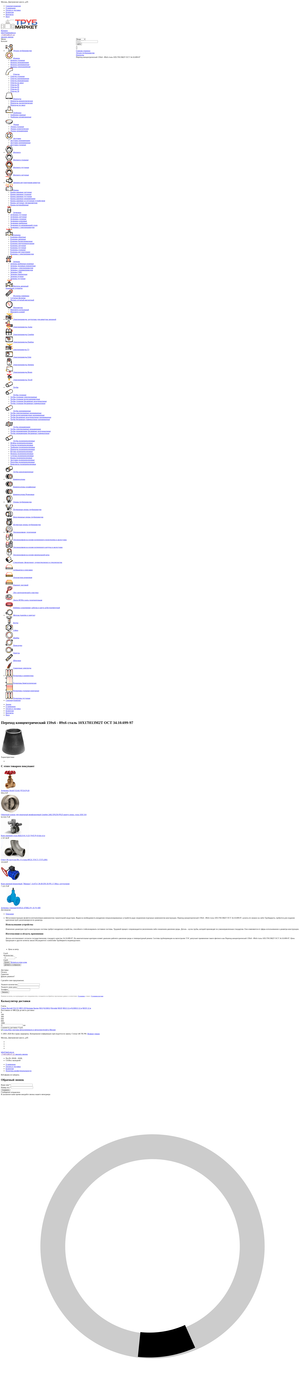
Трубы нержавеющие (21, 427)
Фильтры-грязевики (21, 296)
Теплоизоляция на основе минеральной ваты (31, 555)
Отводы (16, 74)
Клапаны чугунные (18, 248)
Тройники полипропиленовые (22, 447)
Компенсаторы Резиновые (23, 494)
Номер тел (6, 1087)
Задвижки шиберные (18, 223)
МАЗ (41, 1008)
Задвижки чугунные (18, 215)
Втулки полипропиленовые (21, 451)
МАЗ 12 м (67, 1008)
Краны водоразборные (19, 205)
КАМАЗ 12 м (76, 1008)
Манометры (18, 308)
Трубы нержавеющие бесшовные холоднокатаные (30, 431)
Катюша (29, 1008)
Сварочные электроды (22, 668)
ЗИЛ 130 (22, 1008)
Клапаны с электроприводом (22, 254)
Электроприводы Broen (22, 372)
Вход (8, 17)
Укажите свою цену (9, 987)
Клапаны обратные (18, 237)
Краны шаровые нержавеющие (22, 199)
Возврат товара (93, 1034)
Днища (16, 125)
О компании (11, 8)
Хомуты (16, 653)
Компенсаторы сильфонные (24, 487)
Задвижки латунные (18, 217)
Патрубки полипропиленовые (22, 462)
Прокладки (17, 645)
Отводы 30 (14, 91)
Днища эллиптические (19, 129)
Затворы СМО (16, 272)
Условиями (81, 996)
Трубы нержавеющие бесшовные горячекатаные (29, 433)
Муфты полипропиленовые (21, 443)
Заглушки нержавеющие (20, 141)
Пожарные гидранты (14, 288)
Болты (15, 623)
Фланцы (16, 58)
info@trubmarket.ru (8, 33)
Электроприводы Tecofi (22, 380)
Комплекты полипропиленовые (23, 464)
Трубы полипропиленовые (24, 441)
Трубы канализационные (23, 472)
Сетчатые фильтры (17, 298)
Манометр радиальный (19, 310)
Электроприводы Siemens (23, 365)
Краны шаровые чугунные (21, 196)
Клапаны (17, 235)
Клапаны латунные (18, 246)
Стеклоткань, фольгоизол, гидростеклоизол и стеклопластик (37, 562)
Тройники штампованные (20, 117)
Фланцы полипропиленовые (21, 454)
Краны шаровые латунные (21, 192)
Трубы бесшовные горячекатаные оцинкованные (30, 419)
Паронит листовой (20, 585)
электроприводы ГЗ (21, 350)
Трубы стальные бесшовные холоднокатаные (28, 401)
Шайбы (16, 638)
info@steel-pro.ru (7, 1052)
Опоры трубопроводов (22, 502)
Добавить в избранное (12, 965)
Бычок (36, 1008)
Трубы (15, 387)
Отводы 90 (14, 85)
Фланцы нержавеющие (19, 62)
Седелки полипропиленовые (22, 456)
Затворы (16, 262)
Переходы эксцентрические (21, 103)
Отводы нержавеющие (19, 81)
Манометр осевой (17, 312)
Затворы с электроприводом (21, 268)
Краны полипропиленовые (21, 458)
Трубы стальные (19, 395)
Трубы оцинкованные (22, 411)
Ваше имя (5, 1085)
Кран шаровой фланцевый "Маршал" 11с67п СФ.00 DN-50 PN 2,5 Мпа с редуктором (35, 884)
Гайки (15, 630)
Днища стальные (17, 127)
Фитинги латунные (21, 175)
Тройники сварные (18, 115)
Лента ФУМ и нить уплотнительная (27, 600)
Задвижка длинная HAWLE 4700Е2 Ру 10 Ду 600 (20, 908)
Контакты (10, 14)
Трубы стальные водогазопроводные (25, 399)
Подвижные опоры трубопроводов (27, 510)
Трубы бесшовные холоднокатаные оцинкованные (30, 417)
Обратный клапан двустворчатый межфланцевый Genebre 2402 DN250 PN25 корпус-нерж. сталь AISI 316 (43, 815)
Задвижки (17, 213)
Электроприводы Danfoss (23, 342)
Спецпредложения (13, 6)
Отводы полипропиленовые (21, 445)
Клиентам (10, 12)
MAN (60, 1008)
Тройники (17, 113)
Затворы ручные (17, 276)
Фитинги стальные (21, 160)
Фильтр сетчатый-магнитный (22, 300)
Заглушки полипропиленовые (22, 460)
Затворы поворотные (18, 274)
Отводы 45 (14, 89)
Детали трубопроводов (22, 51)
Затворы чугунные (17, 279)
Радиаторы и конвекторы (23, 676)
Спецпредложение (13, 700)
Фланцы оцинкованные (19, 65)
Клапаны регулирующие (20, 252)
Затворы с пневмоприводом (21, 270)
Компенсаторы (19, 479)
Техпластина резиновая (22, 577)
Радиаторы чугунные (21, 698)
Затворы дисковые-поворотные (23, 266)
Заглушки (17, 138)
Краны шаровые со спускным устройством (27, 201)
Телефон (4, 990)
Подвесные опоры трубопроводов (27, 525)
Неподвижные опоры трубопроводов (28, 517)
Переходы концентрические (21, 101)
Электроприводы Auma (22, 327)
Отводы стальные (17, 76)
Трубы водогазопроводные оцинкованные (27, 415)
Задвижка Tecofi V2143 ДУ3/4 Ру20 (15, 791)
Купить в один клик (19, 962)
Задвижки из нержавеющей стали (24, 225)
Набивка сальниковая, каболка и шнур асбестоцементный (36, 608)
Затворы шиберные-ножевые (22, 264)
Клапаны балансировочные (21, 241)
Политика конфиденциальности (18, 1071)
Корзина (4, 31)
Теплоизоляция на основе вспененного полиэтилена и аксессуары (40, 540)
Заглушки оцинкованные (20, 143)
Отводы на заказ (17, 83)
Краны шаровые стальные (20, 194)
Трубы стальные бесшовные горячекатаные (27, 403)
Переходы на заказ (17, 105)
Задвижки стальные (18, 219)
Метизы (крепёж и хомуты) (24, 615)
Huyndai (54, 1008)
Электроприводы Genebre (23, 334)
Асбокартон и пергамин (23, 570)
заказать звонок (7, 37)
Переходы (17, 99)
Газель (3, 1008)
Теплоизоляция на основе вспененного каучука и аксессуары (38, 547)
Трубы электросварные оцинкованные (25, 413)
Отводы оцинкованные (19, 78)
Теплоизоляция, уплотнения (24, 532)
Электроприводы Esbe (22, 357)
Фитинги (17, 152)
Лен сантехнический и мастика (25, 593)
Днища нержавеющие (19, 131)
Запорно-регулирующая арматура (26, 183)
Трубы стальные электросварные (23, 397)
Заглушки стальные (18, 145)
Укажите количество (9, 985)
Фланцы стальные (17, 60)
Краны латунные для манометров (23, 203)
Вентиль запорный (20, 286)
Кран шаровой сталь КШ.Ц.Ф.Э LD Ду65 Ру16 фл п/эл (23, 836)
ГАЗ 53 (16, 1008)
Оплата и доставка (13, 10)
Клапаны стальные (18, 250)
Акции (8, 704)
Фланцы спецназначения (20, 67)
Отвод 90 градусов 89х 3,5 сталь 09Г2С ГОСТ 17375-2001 (24, 860)
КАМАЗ (47, 1008)
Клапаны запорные (18, 239)
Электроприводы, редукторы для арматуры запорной (34, 319)
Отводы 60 (14, 87)
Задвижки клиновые (18, 221)
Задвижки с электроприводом (22, 227)
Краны (16, 190)
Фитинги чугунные (21, 167)
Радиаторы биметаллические (24, 683)
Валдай (10, 1008)
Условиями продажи (97, 996)
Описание (10, 914)
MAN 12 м (86, 1008)
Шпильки (17, 661)
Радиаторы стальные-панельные (26, 691)
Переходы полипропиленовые (22, 449)
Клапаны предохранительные (22, 243)
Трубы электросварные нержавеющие (25, 429)
